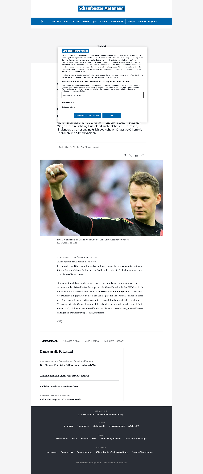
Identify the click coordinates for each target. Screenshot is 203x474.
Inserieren (68, 426)
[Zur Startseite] (101, 8)
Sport (94, 21)
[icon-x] (131, 155)
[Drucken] (143, 155)
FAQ (94, 438)
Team (74, 438)
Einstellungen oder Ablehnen (87, 115)
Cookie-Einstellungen (142, 452)
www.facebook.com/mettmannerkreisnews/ (102, 414)
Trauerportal (83, 426)
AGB (98, 452)
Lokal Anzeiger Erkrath (110, 438)
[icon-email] (137, 155)
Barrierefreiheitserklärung (115, 452)
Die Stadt (56, 21)
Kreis (66, 21)
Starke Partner (117, 21)
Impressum (52, 452)
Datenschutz (67, 452)
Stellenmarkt (99, 426)
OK (111, 115)
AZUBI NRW (133, 426)
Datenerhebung (84, 452)
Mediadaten (62, 438)
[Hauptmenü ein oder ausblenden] (42, 21)
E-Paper (131, 21)
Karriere (103, 21)
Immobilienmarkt (117, 426)
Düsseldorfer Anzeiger (136, 438)
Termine (75, 21)
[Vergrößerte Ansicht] (101, 198)
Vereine (85, 21)
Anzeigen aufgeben (147, 21)
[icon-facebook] (124, 155)
